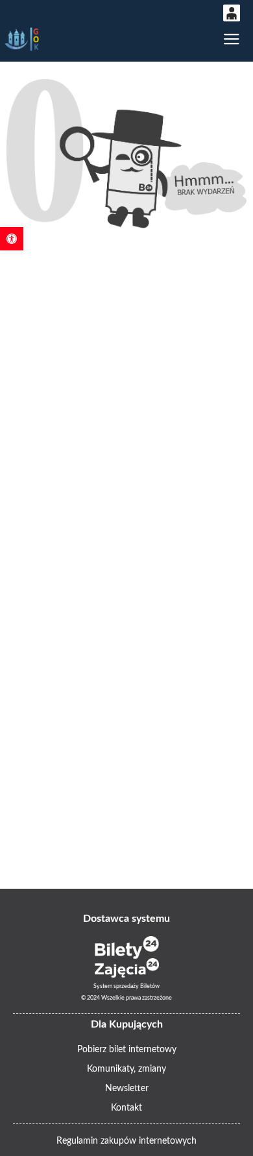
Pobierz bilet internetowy (126, 1049)
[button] (11, 238)
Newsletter (127, 1088)
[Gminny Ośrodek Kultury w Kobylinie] (22, 39)
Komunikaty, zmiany (126, 1069)
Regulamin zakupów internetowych (126, 1141)
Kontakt (126, 1108)
